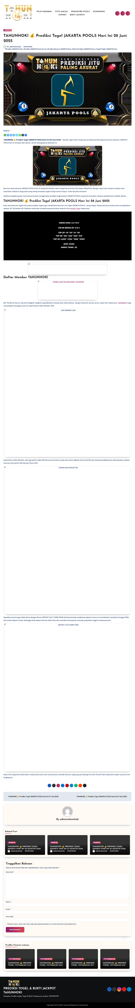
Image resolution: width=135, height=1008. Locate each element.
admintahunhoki (15, 47)
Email (8, 909)
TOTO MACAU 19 (77, 959)
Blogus (73, 1005)
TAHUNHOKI (122, 303)
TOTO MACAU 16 (109, 959)
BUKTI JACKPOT (77, 15)
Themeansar (83, 1005)
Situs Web (9, 917)
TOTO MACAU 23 (14, 959)
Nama (8, 902)
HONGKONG (99, 12)
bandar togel (75, 208)
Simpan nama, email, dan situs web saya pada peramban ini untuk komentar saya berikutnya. (42, 924)
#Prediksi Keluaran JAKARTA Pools (59, 49)
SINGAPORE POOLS (80, 12)
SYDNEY (63, 15)
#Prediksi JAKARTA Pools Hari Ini (35, 49)
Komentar (10, 872)
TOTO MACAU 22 (46, 959)
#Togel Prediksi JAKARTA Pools (106, 49)
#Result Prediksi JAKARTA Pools (83, 49)
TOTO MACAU (61, 12)
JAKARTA (7, 30)
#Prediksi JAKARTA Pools (14, 49)
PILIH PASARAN (44, 12)
